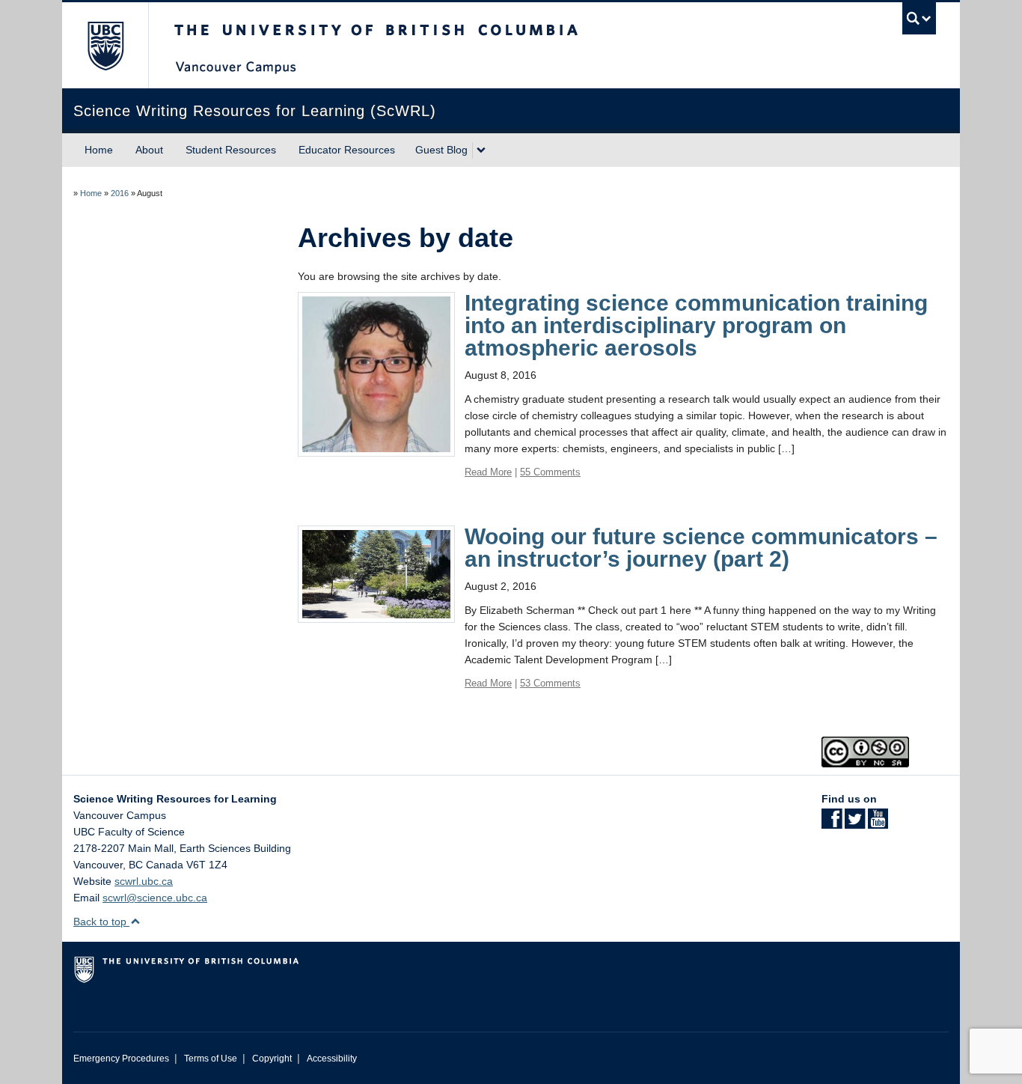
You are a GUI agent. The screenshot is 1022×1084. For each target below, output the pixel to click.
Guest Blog (441, 150)
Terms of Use (210, 1058)
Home (99, 150)
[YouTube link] (878, 823)
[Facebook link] (831, 823)
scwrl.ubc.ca (143, 881)
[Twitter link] (855, 823)
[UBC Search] (919, 18)
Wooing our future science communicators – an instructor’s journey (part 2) (701, 547)
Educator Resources (347, 150)
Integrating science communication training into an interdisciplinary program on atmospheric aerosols (696, 325)
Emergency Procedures (121, 1058)
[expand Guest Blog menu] (481, 150)
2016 (120, 193)
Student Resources (231, 150)
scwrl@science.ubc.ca (154, 898)
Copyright (272, 1058)
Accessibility (332, 1058)
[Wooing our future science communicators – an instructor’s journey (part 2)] (376, 573)
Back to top (101, 922)
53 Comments (550, 683)
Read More (488, 472)
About (149, 150)
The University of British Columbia (105, 45)
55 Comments (550, 472)
